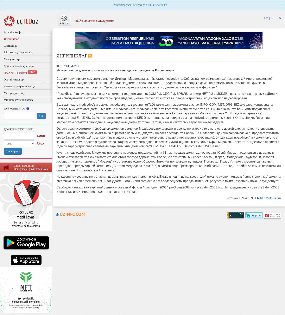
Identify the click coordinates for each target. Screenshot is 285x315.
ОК (41, 116)
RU (273, 18)
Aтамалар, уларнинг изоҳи (19, 86)
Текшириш (12, 151)
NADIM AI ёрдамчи (19, 72)
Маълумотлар (12, 59)
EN (279, 18)
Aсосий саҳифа (13, 32)
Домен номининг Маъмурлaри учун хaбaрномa (31, 167)
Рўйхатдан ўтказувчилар (18, 52)
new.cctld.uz (160, 4)
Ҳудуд (40, 143)
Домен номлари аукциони (19, 66)
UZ (266, 18)
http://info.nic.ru (270, 198)
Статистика (10, 45)
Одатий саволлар (14, 79)
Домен (41, 135)
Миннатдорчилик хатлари (19, 99)
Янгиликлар (11, 39)
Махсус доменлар (14, 93)
